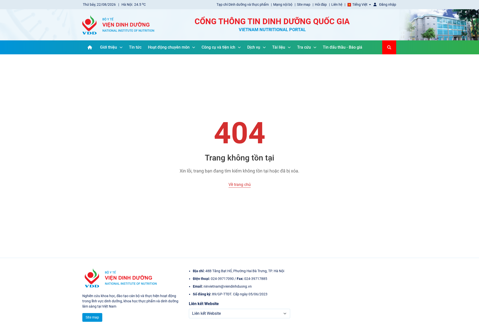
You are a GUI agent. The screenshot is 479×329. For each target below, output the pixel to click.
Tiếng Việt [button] (359, 4)
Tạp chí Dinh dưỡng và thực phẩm (243, 4)
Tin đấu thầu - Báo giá (342, 47)
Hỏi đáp (321, 4)
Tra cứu (304, 47)
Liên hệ (337, 4)
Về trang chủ (240, 184)
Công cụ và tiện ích (218, 47)
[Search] (389, 47)
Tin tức (135, 47)
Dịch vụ (253, 47)
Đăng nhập (387, 4)
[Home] (90, 47)
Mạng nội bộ (283, 4)
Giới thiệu (108, 47)
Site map (304, 4)
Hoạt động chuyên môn (169, 47)
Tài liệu (278, 47)
